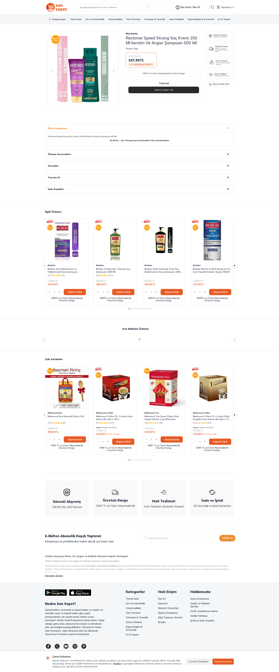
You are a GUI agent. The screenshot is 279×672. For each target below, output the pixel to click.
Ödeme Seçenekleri (59, 154)
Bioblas (51, 265)
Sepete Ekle (75, 291)
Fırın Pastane (133, 19)
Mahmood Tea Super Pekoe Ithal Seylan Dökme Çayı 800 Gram (162, 418)
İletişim (162, 622)
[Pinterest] (84, 646)
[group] (83, 70)
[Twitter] (57, 646)
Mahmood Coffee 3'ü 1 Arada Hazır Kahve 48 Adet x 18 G (114, 418)
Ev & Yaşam (224, 19)
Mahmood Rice (55, 413)
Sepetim (163, 603)
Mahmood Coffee (104, 413)
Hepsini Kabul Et (223, 661)
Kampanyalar (59, 19)
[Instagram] (75, 646)
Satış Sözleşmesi (199, 598)
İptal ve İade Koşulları (202, 620)
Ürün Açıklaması (57, 128)
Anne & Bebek (176, 19)
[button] (52, 70)
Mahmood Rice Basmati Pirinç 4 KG (66, 416)
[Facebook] (48, 646)
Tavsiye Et (54, 177)
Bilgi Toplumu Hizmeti (170, 617)
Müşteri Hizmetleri (168, 608)
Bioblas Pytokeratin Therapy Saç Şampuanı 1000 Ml (113, 270)
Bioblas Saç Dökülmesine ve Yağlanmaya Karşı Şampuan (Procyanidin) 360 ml (62, 270)
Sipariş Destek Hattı (220, 84)
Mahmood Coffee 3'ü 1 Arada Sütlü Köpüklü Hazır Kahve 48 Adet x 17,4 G (212, 418)
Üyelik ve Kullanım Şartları (200, 605)
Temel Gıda (76, 19)
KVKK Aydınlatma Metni (204, 611)
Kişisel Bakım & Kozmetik (201, 19)
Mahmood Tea (152, 413)
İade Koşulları (56, 189)
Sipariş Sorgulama (168, 612)
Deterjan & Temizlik (155, 19)
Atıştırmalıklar (115, 19)
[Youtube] (66, 646)
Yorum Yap (132, 48)
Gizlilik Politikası (198, 615)
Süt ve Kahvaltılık (95, 19)
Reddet (117, 663)
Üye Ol (161, 598)
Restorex (132, 33)
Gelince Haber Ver (163, 89)
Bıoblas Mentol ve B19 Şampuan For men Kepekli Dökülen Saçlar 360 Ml (212, 270)
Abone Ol (227, 538)
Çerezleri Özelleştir (198, 661)
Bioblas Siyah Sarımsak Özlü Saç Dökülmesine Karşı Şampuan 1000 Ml (162, 270)
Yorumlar (53, 165)
